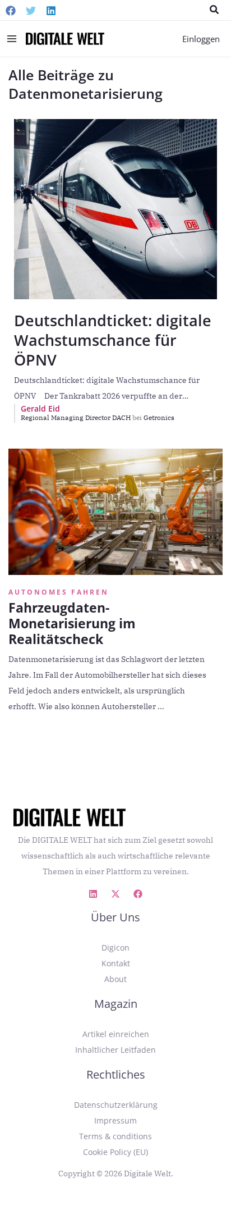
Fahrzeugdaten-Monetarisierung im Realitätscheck (72, 623)
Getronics (159, 417)
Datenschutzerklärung (116, 1104)
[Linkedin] (51, 11)
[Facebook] (11, 11)
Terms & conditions (115, 1136)
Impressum (115, 1120)
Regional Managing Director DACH (81, 417)
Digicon (115, 947)
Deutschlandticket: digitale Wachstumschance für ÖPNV (112, 340)
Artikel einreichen (115, 1034)
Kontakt (115, 963)
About (115, 979)
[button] (215, 10)
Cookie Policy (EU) (115, 1152)
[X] (115, 893)
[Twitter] (31, 11)
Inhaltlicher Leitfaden (115, 1049)
